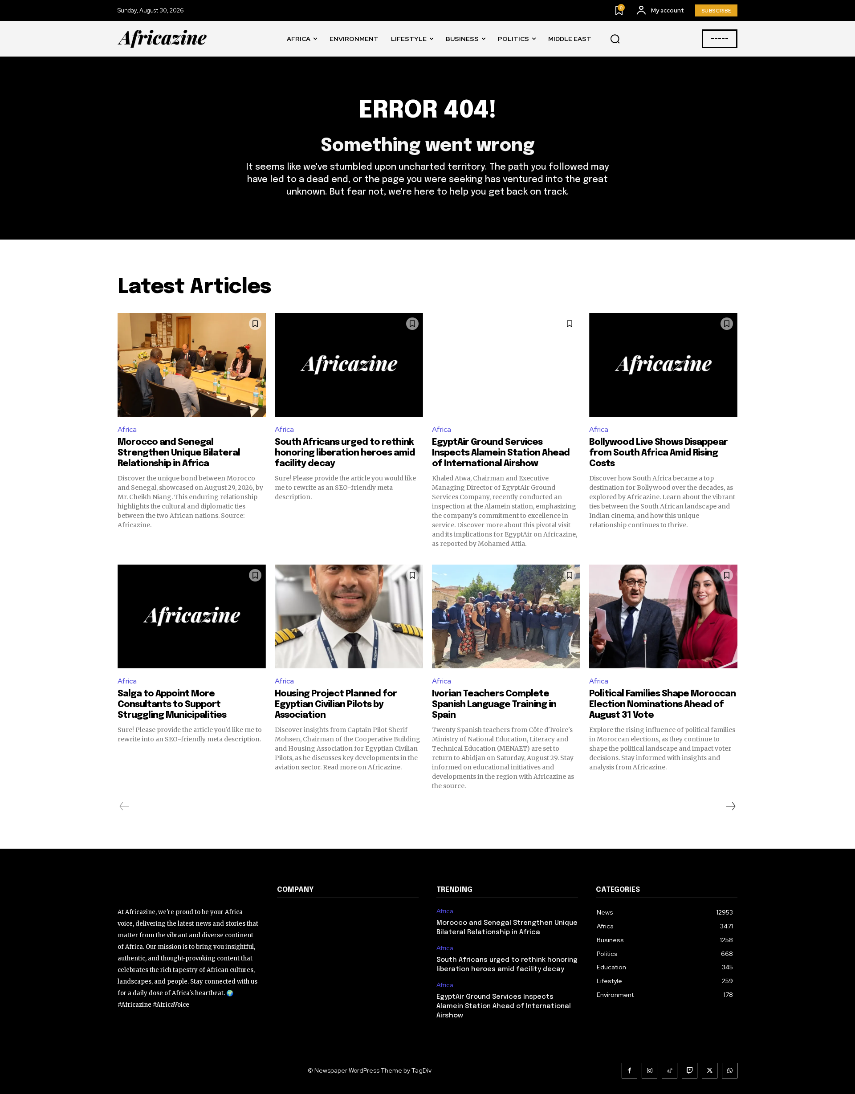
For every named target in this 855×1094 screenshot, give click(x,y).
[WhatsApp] (729, 1070)
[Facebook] (629, 1070)
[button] (615, 39)
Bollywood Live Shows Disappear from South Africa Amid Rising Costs (658, 453)
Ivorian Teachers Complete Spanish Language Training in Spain (494, 704)
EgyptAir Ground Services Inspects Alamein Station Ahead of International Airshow (501, 453)
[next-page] (730, 806)
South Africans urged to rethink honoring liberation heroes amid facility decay (345, 453)
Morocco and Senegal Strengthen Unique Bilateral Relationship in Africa (179, 453)
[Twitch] (689, 1070)
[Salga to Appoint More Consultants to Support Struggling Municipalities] (192, 616)
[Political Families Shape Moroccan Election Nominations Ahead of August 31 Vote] (663, 616)
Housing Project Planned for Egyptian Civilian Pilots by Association (336, 704)
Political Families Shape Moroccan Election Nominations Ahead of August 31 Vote (662, 704)
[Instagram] (649, 1070)
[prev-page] (124, 806)
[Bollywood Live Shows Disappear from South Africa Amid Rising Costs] (663, 365)
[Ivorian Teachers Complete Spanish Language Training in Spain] (506, 616)
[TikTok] (669, 1070)
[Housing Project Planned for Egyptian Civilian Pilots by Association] (349, 616)
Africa (127, 429)
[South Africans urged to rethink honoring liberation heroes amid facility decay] (349, 365)
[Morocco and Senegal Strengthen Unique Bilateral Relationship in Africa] (192, 365)
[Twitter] (709, 1070)
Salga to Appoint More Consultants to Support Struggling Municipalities (172, 704)
